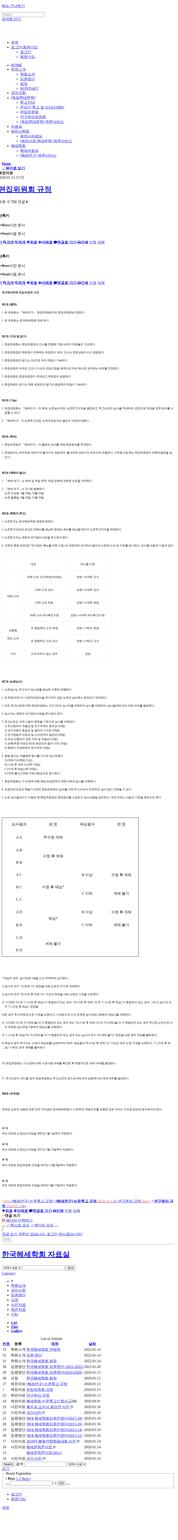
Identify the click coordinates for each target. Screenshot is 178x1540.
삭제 (101, 242)
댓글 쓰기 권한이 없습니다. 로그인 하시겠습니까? (42, 1234)
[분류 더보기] (12, 1281)
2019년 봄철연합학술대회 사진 (51, 1441)
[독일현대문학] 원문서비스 (42, 122)
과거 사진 (34, 1458)
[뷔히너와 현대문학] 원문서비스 (46, 141)
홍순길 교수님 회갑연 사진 (48, 1407)
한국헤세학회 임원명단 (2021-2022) (54, 1367)
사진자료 (18, 1305)
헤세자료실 (29, 151)
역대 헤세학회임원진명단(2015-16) (54, 1424)
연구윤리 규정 (37, 1395)
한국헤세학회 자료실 (36, 1254)
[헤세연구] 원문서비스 (38, 155)
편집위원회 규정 (39, 1390)
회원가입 (27, 57)
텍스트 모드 (18, 1225)
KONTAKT (29, 88)
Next (26, 1479)
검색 (70, 1268)
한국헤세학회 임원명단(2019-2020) (54, 1372)
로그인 (25, 52)
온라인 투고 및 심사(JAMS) (42, 107)
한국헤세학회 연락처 (43, 1349)
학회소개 (18, 69)
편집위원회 (29, 112)
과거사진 (34, 1413)
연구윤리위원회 (33, 117)
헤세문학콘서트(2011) (44, 1453)
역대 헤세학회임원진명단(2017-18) (54, 1418)
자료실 (16, 126)
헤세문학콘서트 (39, 1447)
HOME (16, 65)
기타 (14, 1314)
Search (8, 1464)
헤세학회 (18, 146)
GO (61, 1483)
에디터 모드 (42, 1225)
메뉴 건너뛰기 (13, 6)
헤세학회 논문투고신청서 (47, 1401)
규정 (14, 1300)
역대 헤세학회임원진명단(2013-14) (54, 1430)
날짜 (92, 1344)
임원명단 (27, 79)
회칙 (24, 84)
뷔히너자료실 (31, 136)
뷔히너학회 (20, 131)
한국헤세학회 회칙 (41, 1361)
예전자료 (18, 1310)
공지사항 (18, 93)
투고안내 (27, 102)
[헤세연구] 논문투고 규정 (46, 1384)
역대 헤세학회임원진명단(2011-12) (54, 1435)
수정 (92, 242)
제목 (55, 1344)
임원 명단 (34, 1355)
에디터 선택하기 (19, 1220)
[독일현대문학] (23, 98)
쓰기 (5, 1469)
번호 (6, 1344)
